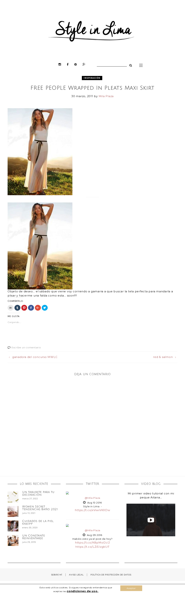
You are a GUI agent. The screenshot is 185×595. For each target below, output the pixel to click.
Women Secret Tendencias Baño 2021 (40, 508)
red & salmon (163, 357)
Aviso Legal (76, 574)
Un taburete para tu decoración (38, 493)
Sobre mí (56, 574)
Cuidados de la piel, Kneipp (38, 522)
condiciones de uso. (82, 591)
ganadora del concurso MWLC (34, 357)
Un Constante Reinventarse (33, 537)
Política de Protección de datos (111, 574)
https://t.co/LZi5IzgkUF (92, 546)
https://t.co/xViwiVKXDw (92, 510)
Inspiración (92, 78)
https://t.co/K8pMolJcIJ (92, 542)
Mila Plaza (106, 96)
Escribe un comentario (26, 347)
